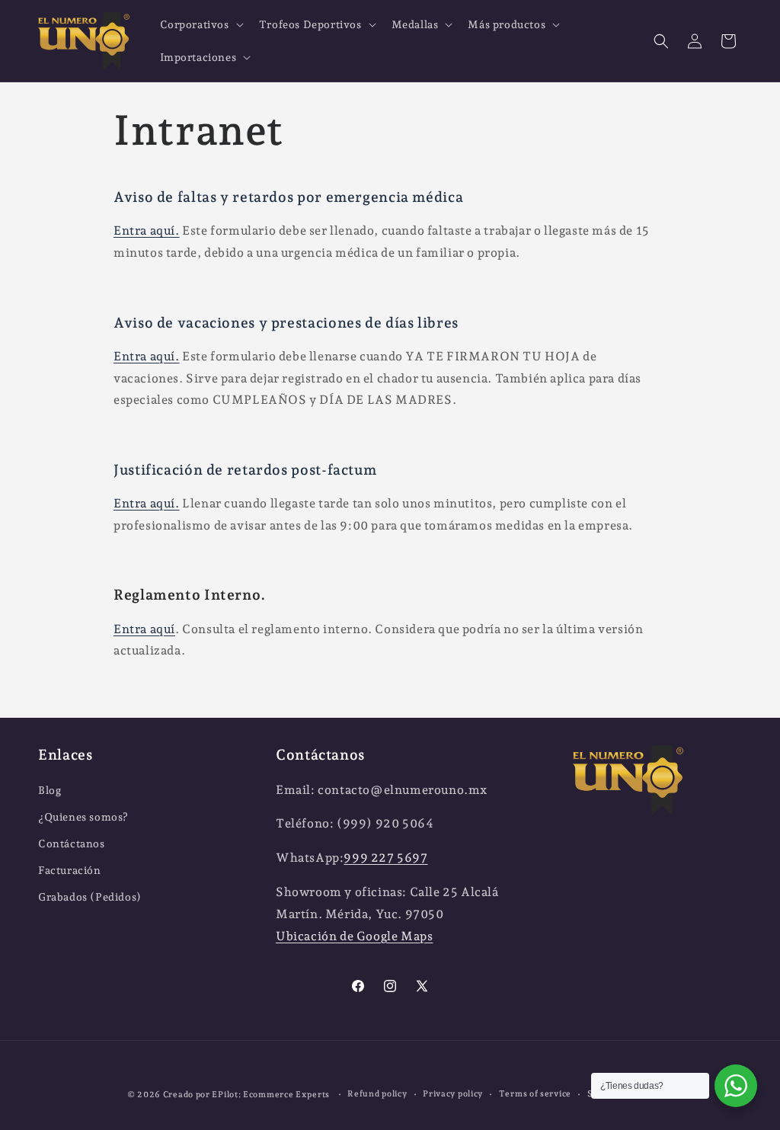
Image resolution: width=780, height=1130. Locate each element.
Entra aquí (144, 629)
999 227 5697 (385, 857)
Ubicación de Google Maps (354, 936)
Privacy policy (453, 1094)
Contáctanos (71, 843)
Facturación (69, 870)
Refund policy (377, 1094)
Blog (49, 790)
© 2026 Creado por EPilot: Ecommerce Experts (229, 1095)
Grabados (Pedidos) (90, 897)
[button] (200, 24)
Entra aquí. (146, 230)
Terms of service (535, 1094)
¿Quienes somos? (83, 817)
